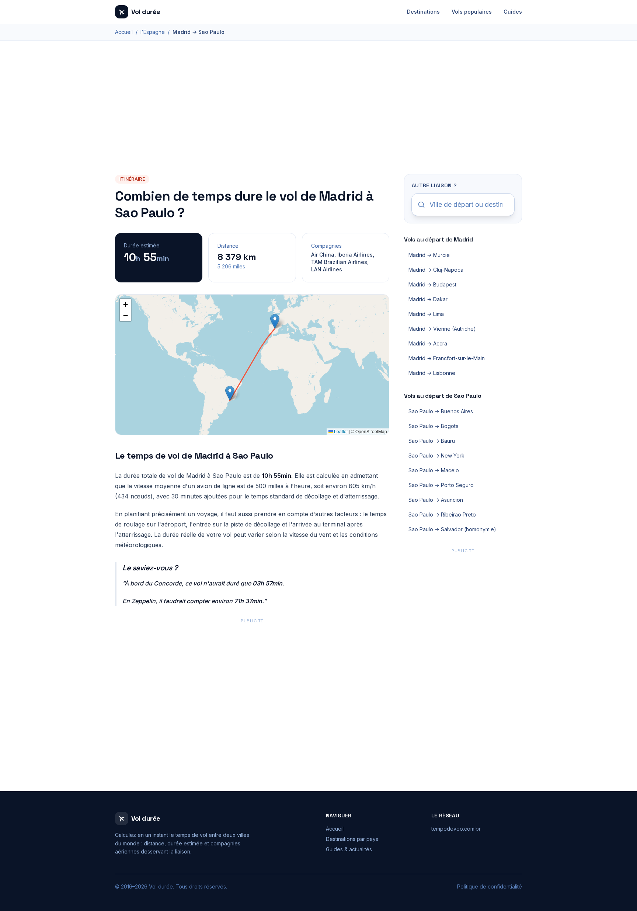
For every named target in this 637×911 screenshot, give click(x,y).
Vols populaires (472, 11)
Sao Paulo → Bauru (431, 441)
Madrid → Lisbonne (431, 373)
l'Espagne (152, 32)
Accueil (124, 32)
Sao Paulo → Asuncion (435, 500)
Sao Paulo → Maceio (433, 470)
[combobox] (463, 205)
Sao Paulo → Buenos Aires (440, 411)
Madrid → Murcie (429, 255)
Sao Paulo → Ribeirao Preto (442, 514)
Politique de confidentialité (489, 886)
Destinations (423, 11)
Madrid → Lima (426, 314)
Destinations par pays (352, 839)
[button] (274, 321)
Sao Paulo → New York (436, 455)
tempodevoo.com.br (456, 828)
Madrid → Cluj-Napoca (435, 270)
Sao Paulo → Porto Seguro (441, 485)
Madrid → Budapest (432, 284)
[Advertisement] (318, 118)
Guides (513, 11)
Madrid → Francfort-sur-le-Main (446, 358)
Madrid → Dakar (428, 299)
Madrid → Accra (427, 343)
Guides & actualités (349, 849)
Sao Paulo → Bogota (433, 426)
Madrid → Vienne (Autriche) (442, 329)
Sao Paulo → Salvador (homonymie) (452, 529)
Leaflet (340, 431)
